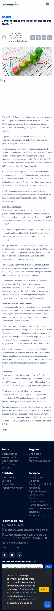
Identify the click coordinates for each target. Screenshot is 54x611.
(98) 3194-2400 (15, 525)
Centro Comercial (39, 505)
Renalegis (34, 511)
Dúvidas (6, 480)
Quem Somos (9, 453)
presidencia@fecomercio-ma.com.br (26, 530)
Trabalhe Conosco (12, 487)
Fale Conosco (9, 477)
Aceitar (44, 589)
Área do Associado (39, 460)
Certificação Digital (40, 484)
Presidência (8, 464)
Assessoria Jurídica (40, 515)
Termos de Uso (10, 547)
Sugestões (8, 484)
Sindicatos (35, 453)
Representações (38, 491)
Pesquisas (34, 487)
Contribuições (37, 501)
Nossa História (10, 457)
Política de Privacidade (15, 542)
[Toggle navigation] (47, 3)
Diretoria (6, 467)
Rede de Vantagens (40, 508)
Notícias (33, 457)
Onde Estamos (10, 460)
